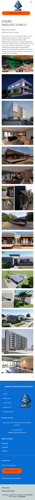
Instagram (5, 447)
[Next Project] (32, 377)
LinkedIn (4, 451)
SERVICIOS (6, 398)
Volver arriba (5, 487)
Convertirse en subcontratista (11, 478)
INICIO (5, 394)
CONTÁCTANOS (8, 412)
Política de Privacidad (8, 491)
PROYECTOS (7, 403)
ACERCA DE (7, 407)
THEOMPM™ (22, 496)
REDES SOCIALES (7, 438)
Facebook (5, 443)
